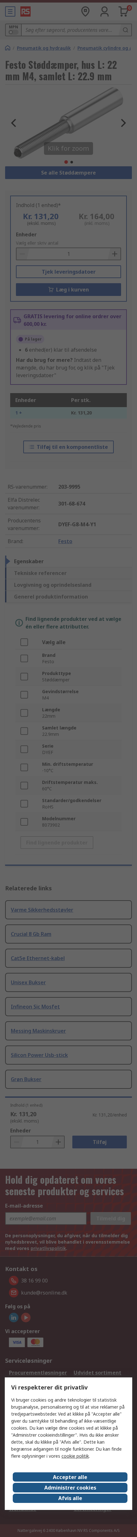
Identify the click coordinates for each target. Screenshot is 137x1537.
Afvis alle (70, 1498)
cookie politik (75, 1456)
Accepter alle (70, 1477)
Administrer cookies (70, 1487)
